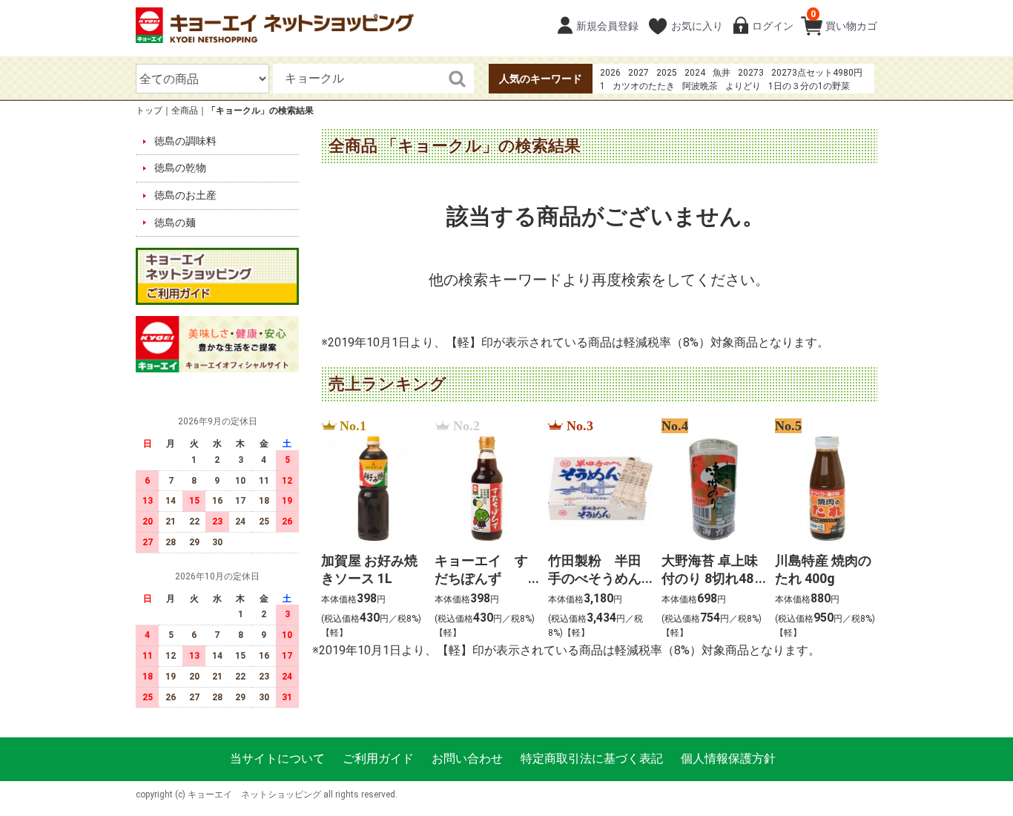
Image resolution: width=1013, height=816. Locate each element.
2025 (666, 73)
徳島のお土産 (185, 195)
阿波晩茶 (700, 86)
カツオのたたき (644, 86)
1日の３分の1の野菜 (809, 86)
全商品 (184, 110)
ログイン (772, 26)
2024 (694, 73)
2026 (610, 73)
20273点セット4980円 (816, 73)
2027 (638, 73)
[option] (369, 530)
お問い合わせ (467, 759)
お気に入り (697, 26)
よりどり (743, 86)
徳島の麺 (175, 222)
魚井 (721, 73)
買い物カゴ (844, 20)
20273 (751, 73)
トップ (149, 110)
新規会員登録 (607, 26)
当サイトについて (277, 759)
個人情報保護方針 (728, 759)
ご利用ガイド (378, 759)
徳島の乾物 (180, 168)
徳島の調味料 (185, 141)
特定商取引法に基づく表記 (592, 759)
